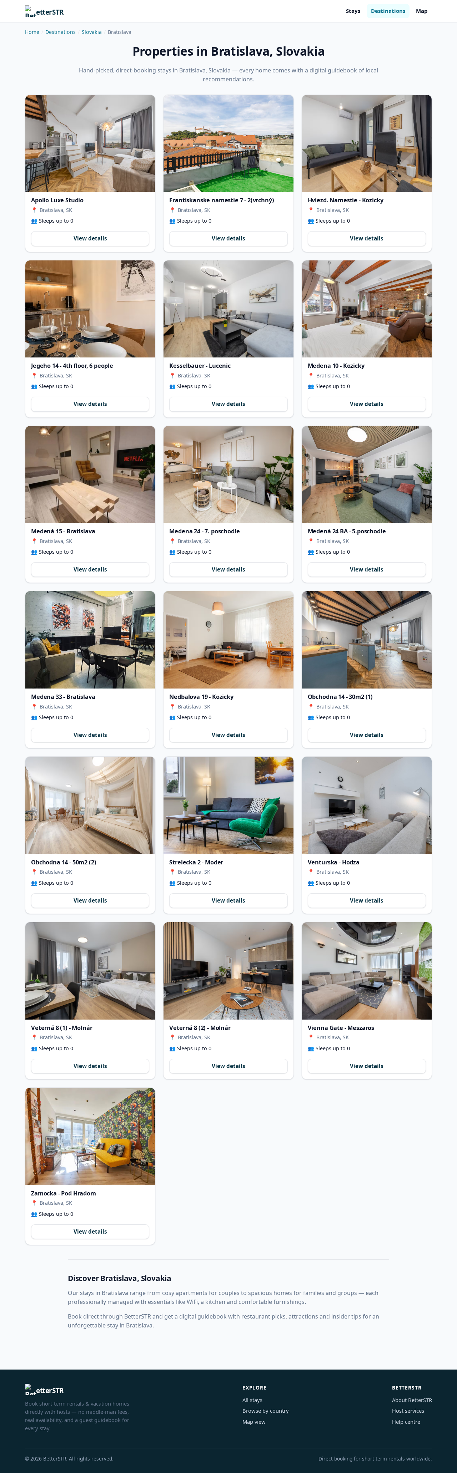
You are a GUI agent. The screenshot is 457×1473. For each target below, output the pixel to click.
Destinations (388, 10)
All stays (252, 1399)
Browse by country (265, 1410)
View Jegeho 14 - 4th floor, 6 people (90, 308)
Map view (254, 1421)
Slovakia (92, 32)
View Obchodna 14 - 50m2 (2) (90, 805)
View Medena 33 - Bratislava (90, 639)
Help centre (406, 1421)
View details (90, 238)
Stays (353, 10)
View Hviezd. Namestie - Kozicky (367, 143)
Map (422, 10)
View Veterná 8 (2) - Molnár (228, 970)
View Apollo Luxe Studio (90, 143)
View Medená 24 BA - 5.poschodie (367, 474)
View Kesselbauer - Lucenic (228, 308)
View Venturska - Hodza (367, 805)
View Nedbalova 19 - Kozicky (228, 639)
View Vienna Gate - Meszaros (367, 971)
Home (32, 32)
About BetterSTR (412, 1399)
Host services (408, 1410)
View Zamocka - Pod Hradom (90, 1136)
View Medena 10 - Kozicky (367, 309)
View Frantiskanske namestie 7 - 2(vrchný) (228, 143)
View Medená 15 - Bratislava (90, 474)
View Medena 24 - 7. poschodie (228, 474)
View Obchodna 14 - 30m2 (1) (367, 640)
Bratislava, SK (56, 210)
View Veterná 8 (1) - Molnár (90, 970)
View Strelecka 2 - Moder (228, 805)
